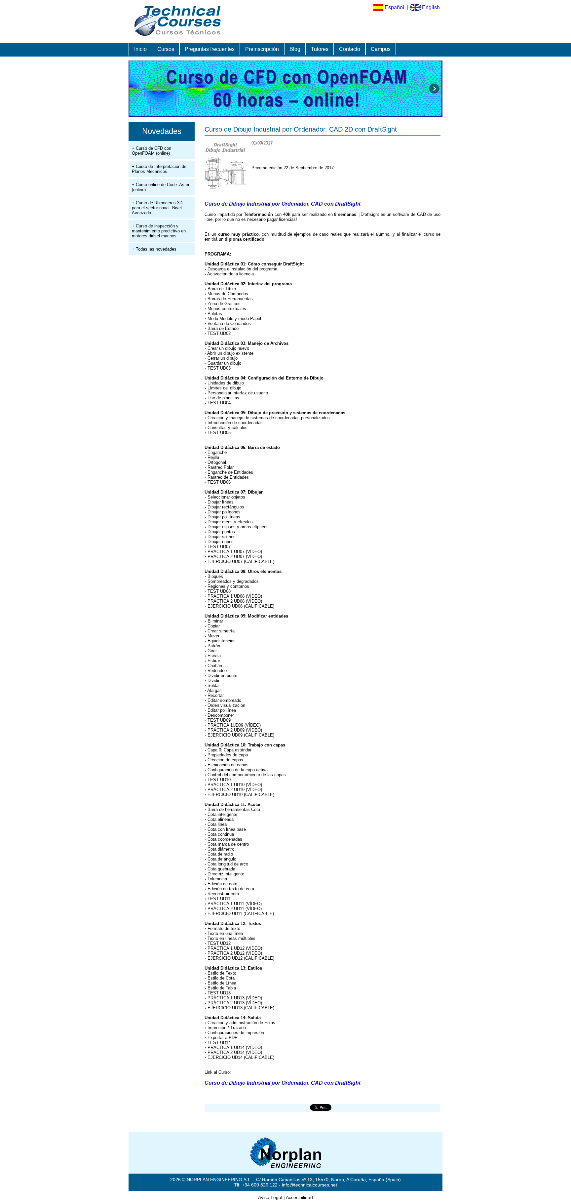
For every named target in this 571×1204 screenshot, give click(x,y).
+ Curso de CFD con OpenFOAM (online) (151, 151)
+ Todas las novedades (154, 249)
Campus (381, 49)
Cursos (165, 49)
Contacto (349, 49)
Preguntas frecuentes (210, 49)
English (431, 7)
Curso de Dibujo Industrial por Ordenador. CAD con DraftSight (283, 204)
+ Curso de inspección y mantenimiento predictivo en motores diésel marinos (159, 230)
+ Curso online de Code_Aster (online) (160, 187)
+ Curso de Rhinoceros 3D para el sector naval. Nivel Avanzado (157, 207)
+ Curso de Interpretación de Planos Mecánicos (159, 169)
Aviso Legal (270, 1197)
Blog (294, 49)
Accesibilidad (299, 1197)
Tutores (319, 49)
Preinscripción (262, 49)
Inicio (140, 49)
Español (394, 7)
